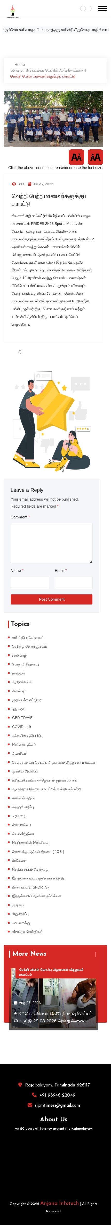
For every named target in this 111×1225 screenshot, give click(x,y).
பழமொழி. (19, 816)
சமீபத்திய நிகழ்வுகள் (28, 638)
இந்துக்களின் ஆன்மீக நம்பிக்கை (36, 896)
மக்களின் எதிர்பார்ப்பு (27, 735)
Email (61, 570)
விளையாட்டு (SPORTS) (30, 887)
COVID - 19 (21, 727)
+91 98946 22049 (57, 1095)
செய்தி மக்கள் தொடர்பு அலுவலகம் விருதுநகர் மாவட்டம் (54, 762)
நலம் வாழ (19, 655)
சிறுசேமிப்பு (20, 914)
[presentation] (92, 954)
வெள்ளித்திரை (23, 834)
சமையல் (18, 673)
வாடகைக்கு (21, 923)
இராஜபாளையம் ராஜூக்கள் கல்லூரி (38, 878)
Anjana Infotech (59, 1203)
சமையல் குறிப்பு (23, 798)
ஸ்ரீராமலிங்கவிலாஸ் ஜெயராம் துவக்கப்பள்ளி (44, 780)
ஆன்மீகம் (19, 753)
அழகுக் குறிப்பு (23, 807)
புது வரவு (18, 709)
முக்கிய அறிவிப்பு (25, 771)
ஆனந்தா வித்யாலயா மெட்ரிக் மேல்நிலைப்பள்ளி (48, 70)
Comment (20, 517)
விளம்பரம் (19, 691)
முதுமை (18, 905)
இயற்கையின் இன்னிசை (30, 842)
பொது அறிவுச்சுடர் (25, 664)
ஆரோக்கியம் (21, 682)
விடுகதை (19, 860)
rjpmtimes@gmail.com (57, 1105)
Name (17, 570)
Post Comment (52, 599)
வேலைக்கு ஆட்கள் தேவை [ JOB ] (38, 851)
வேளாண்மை (21, 825)
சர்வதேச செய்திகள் (27, 932)
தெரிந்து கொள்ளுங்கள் (29, 646)
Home (19, 64)
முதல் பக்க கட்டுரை (27, 700)
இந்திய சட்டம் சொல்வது (30, 869)
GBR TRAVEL (23, 718)
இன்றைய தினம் (24, 744)
